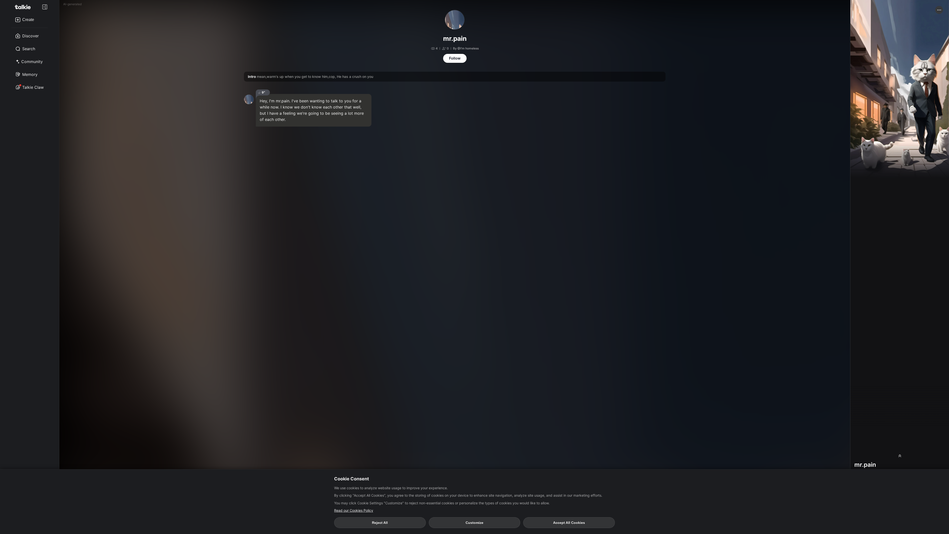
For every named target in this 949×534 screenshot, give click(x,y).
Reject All (380, 523)
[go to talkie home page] (24, 7)
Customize (474, 523)
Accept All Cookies (569, 523)
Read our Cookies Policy (353, 510)
